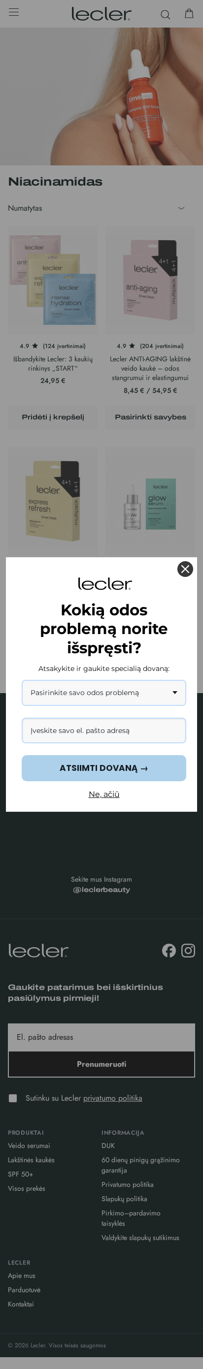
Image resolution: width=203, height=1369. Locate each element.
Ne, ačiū (104, 794)
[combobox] (104, 693)
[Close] (185, 569)
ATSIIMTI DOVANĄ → (104, 768)
